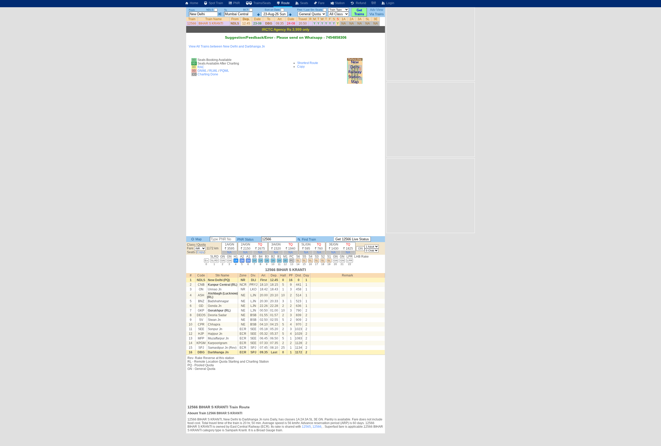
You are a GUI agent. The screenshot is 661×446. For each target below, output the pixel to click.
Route (285, 3)
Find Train (308, 239)
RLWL (213, 71)
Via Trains (376, 14)
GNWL (202, 71)
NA (343, 23)
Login (389, 3)
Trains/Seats (262, 3)
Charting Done (208, 74)
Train (191, 19)
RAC (201, 67)
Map (198, 239)
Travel (302, 19)
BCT (246, 9)
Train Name (213, 19)
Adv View (376, 10)
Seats (303, 3)
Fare (321, 3)
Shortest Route (307, 63)
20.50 (303, 23)
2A (351, 19)
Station (339, 3)
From (192, 10)
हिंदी (373, 3)
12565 (306, 426)
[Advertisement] (286, 386)
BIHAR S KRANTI (211, 23)
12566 (191, 23)
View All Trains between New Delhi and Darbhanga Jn (227, 46)
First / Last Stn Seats (309, 9)
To (225, 10)
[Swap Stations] (219, 14)
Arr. (280, 19)
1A (343, 19)
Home (193, 3)
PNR (236, 3)
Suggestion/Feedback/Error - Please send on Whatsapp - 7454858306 (286, 37)
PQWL (224, 71)
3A (359, 19)
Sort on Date (272, 9)
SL (367, 19)
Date (257, 19)
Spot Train (215, 3)
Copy (301, 66)
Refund (360, 3)
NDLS (210, 9)
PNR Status (245, 239)
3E (375, 19)
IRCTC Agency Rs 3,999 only (285, 29)
